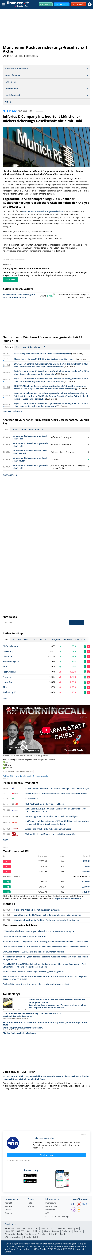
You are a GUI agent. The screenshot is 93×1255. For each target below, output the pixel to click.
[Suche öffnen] (90, 4)
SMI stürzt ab (31, 798)
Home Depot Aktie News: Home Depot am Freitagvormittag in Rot (33, 971)
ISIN (21, 56)
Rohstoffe (53, 1234)
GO (76, 622)
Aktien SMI (9, 1228)
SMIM (29, 1228)
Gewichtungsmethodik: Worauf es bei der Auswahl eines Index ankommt (47, 915)
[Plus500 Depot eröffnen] (20, 5)
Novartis (7, 677)
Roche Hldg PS (9, 692)
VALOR (6, 56)
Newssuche (10, 616)
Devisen (55, 1231)
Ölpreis (27, 1237)
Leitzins (36, 1237)
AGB (47, 1213)
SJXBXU (86, 861)
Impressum (50, 1203)
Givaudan (7, 656)
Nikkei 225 (9, 1231)
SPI (18, 1228)
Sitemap (8, 1213)
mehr (5, 698)
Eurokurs (78, 1231)
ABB (5, 666)
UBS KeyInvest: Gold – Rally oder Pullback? (44, 804)
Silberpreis (10, 1234)
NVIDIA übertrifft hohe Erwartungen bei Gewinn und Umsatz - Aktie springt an (39, 931)
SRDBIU (86, 892)
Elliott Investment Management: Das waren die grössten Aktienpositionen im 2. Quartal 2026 (45, 941)
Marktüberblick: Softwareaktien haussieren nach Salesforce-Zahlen (56, 793)
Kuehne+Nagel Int (11, 661)
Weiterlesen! (10, 279)
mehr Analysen (10, 475)
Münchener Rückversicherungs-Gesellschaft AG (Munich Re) (19, 296)
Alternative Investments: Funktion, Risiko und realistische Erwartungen (46, 920)
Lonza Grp (7, 682)
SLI (23, 1228)
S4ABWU (85, 871)
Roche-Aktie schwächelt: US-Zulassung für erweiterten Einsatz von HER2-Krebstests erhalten (45, 946)
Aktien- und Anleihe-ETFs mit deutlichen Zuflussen (48, 829)
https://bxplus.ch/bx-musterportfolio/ (18, 771)
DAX (37, 1228)
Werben (31, 1206)
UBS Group (8, 651)
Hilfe (30, 1203)
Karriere (8, 1206)
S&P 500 (20, 1231)
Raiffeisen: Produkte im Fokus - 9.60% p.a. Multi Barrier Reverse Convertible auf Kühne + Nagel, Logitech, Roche (57, 822)
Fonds (20, 1234)
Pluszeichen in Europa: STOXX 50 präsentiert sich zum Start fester (44, 359)
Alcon (5, 687)
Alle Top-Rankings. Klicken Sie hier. (19, 1033)
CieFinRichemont (10, 646)
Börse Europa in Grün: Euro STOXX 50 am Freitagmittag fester (42, 353)
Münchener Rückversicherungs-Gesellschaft (42, 211)
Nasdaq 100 (73, 1228)
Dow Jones (60, 1228)
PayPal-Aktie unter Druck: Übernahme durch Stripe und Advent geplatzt (36, 984)
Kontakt (8, 1203)
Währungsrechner (13, 1237)
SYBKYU (86, 866)
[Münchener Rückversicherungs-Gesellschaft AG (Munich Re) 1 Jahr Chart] (72, 296)
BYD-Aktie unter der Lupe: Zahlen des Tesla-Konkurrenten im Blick (33, 951)
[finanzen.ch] (18, 2)
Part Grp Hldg (9, 671)
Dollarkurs (67, 1231)
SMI (28, 1231)
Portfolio (64, 1234)
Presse (8, 1210)
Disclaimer (50, 1210)
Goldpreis (36, 1231)
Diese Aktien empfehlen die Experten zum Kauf (24, 936)
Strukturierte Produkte (35, 1234)
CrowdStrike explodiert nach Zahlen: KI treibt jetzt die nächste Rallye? (57, 788)
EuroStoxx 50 (47, 1228)
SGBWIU (86, 886)
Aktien (47, 1231)
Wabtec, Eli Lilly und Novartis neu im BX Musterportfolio (25, 756)
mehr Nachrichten (11, 411)
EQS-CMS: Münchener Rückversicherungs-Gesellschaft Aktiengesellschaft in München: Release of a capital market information (51, 372)
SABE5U (86, 881)
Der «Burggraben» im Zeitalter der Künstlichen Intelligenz (51, 816)
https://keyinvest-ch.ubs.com (67, 898)
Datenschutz (51, 1206)
